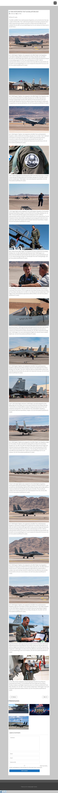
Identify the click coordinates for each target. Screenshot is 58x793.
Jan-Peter (19, 13)
